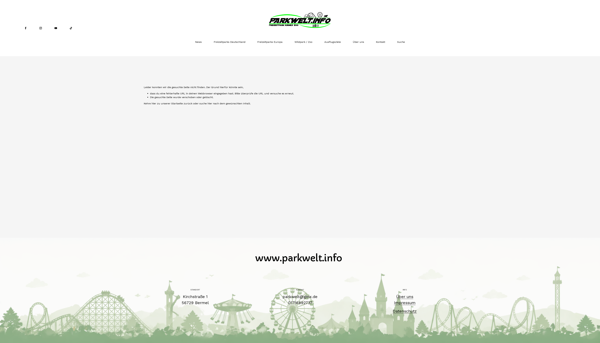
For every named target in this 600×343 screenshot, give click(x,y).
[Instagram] (40, 28)
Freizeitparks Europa (269, 41)
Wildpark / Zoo (303, 41)
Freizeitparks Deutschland (229, 41)
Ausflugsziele (332, 41)
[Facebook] (25, 28)
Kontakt (380, 41)
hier (154, 103)
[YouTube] (55, 28)
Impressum (404, 302)
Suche (401, 41)
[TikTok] (70, 28)
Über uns (358, 41)
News (198, 41)
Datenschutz (405, 311)
